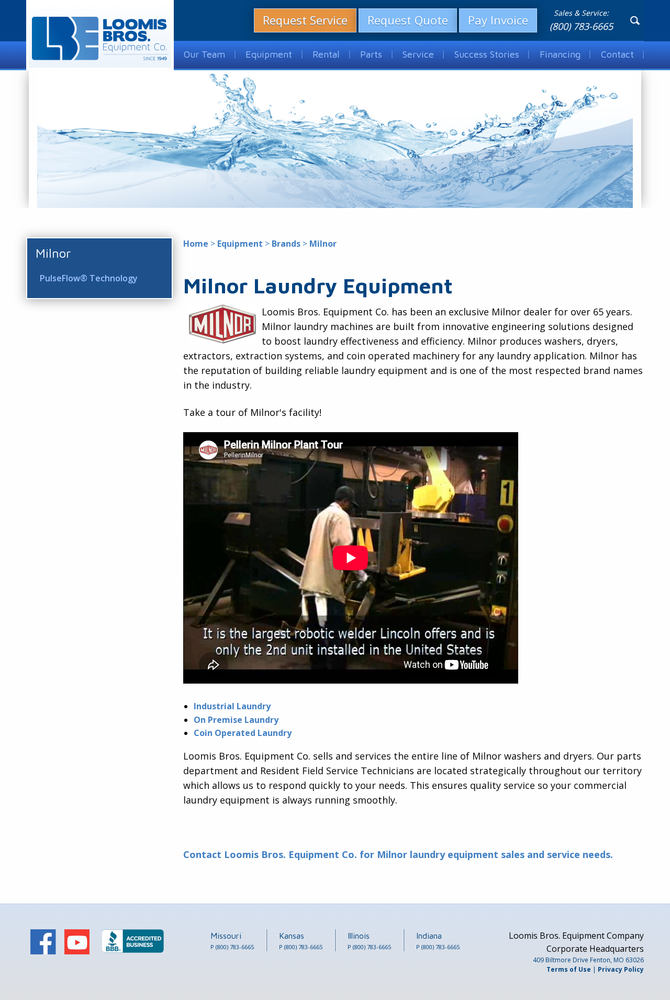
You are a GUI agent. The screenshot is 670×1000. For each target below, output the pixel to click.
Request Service (305, 20)
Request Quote (407, 20)
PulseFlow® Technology (89, 278)
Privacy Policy (621, 969)
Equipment (268, 54)
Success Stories (486, 54)
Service (418, 54)
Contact (617, 54)
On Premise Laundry (236, 720)
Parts (371, 54)
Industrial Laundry (232, 706)
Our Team (204, 54)
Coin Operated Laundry (243, 733)
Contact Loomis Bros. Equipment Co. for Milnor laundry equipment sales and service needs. (398, 854)
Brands (286, 243)
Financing (560, 54)
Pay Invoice (498, 20)
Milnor (53, 253)
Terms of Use (568, 969)
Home (195, 243)
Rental (326, 54)
